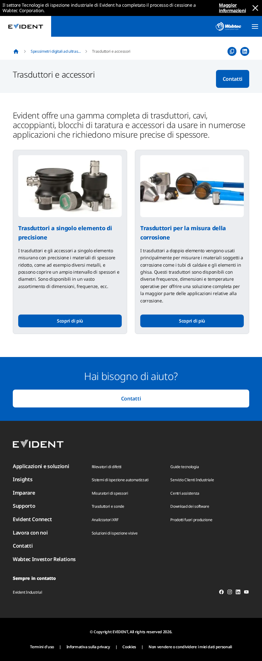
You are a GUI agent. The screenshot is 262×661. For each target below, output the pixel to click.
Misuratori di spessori (110, 493)
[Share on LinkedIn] (244, 51)
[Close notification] (255, 8)
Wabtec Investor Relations (44, 559)
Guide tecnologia (184, 466)
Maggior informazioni (232, 7)
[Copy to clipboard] (231, 51)
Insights (22, 479)
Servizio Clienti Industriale (192, 479)
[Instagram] (230, 592)
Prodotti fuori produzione (191, 519)
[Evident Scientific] (25, 26)
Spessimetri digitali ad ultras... (56, 51)
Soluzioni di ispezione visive (115, 533)
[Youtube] (246, 592)
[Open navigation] (255, 26)
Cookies (129, 647)
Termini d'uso (42, 647)
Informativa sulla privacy (88, 647)
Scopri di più (70, 321)
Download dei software (189, 506)
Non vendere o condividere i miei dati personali (190, 647)
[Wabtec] (228, 26)
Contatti (233, 78)
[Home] (16, 51)
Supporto (24, 505)
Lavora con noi (30, 532)
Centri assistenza (184, 493)
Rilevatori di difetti (106, 466)
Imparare (24, 492)
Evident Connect (32, 519)
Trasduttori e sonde (108, 506)
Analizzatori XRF (105, 519)
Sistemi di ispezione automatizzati (120, 479)
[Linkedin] (238, 592)
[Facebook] (221, 592)
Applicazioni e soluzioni (41, 466)
